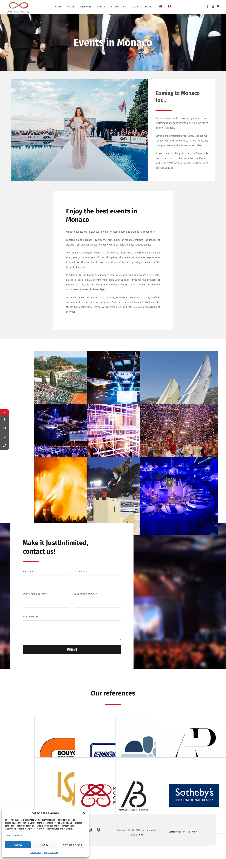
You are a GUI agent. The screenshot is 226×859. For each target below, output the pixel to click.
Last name (80, 571)
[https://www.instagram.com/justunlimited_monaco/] (4, 427)
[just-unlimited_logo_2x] (18, 2)
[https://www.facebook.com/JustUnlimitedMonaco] (4, 419)
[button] (83, 812)
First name (29, 571)
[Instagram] (213, 6)
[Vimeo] (218, 6)
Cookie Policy (36, 852)
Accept (18, 844)
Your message (30, 616)
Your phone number (86, 593)
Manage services (14, 835)
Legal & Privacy (51, 852)
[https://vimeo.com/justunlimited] (4, 436)
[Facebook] (207, 6)
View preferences (72, 844)
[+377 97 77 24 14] (4, 445)
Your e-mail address (35, 593)
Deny (45, 844)
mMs (141, 834)
